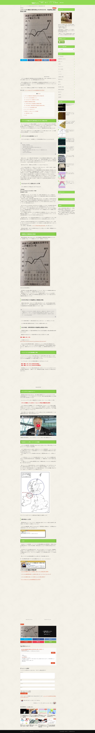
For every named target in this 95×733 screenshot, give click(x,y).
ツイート (59, 194)
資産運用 (59, 97)
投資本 (59, 81)
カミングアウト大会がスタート (29, 109)
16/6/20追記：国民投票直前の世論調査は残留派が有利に (34, 105)
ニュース (50, 2)
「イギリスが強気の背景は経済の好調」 (38, 225)
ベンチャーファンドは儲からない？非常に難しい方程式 (70, 156)
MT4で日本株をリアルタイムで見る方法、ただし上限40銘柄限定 (70, 113)
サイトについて (60, 66)
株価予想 (42, 2)
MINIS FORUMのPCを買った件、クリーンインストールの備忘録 (70, 165)
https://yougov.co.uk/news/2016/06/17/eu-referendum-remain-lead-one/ (32, 341)
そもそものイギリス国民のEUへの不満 (31, 99)
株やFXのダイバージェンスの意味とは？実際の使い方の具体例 (70, 130)
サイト (21, 687)
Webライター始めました (63, 27)
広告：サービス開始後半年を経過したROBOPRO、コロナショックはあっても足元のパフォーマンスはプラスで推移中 (70, 149)
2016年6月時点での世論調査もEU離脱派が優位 (33, 103)
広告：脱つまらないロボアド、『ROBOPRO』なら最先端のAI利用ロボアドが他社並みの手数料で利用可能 (70, 140)
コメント (21, 672)
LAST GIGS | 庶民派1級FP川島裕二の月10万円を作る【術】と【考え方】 (31, 649)
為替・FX (46, 2)
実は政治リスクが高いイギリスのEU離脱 (31, 111)
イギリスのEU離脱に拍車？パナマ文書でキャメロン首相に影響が (32, 576)
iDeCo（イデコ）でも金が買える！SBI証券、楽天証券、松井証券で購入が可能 (70, 122)
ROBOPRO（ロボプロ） (62, 58)
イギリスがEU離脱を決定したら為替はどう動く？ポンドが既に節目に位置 (34, 571)
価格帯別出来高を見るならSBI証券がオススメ (70, 105)
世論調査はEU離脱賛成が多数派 (29, 101)
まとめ (25, 115)
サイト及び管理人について (24, 731)
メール (21, 683)
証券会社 (59, 94)
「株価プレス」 (35, 3)
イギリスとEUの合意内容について (30, 97)
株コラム (59, 84)
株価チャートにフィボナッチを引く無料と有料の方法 (70, 173)
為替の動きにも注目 (28, 113)
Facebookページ (61, 199)
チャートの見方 (60, 69)
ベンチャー (60, 74)
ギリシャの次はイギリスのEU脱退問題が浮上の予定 (34, 90)
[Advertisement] (35, 70)
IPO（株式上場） (55, 2)
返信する (53, 652)
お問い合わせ (62, 2)
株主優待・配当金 (61, 86)
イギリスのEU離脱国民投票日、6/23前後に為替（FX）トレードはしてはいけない (35, 574)
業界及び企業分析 (61, 89)
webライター (60, 61)
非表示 (39, 93)
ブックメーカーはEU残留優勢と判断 (30, 107)
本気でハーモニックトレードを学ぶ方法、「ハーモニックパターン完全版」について (70, 183)
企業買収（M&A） (61, 76)
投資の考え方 (60, 79)
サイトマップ (37, 731)
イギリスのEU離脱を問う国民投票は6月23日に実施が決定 (34, 95)
